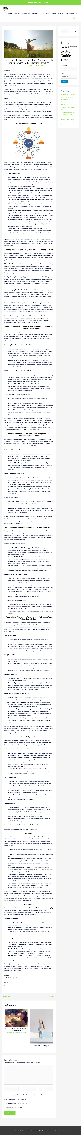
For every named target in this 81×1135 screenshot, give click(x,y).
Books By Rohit (26, 13)
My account (35, 13)
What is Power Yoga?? (41, 1046)
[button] (77, 18)
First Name (64, 65)
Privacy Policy (46, 13)
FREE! (47, 2)
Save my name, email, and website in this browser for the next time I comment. (26, 1095)
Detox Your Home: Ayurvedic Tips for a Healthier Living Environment (68, 107)
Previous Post (6, 996)
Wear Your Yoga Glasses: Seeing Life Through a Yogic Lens (68, 122)
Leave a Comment (18, 66)
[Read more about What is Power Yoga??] (41, 1026)
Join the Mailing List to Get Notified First (16, 1099)
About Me (60, 13)
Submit (64, 81)
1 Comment (9, 1032)
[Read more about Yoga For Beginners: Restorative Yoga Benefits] (16, 1017)
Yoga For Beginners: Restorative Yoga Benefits (16, 1029)
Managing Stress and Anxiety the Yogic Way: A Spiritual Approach (68, 114)
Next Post (52, 996)
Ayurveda (9, 13)
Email (62, 73)
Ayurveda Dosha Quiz (71, 13)
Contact (54, 13)
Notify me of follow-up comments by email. (17, 1103)
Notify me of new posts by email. (14, 1107)
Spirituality (16, 13)
